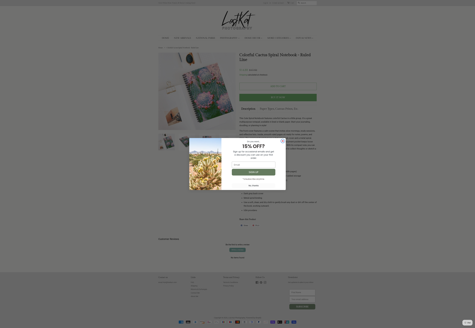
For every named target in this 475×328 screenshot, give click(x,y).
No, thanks (254, 185)
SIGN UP (253, 172)
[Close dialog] (283, 141)
